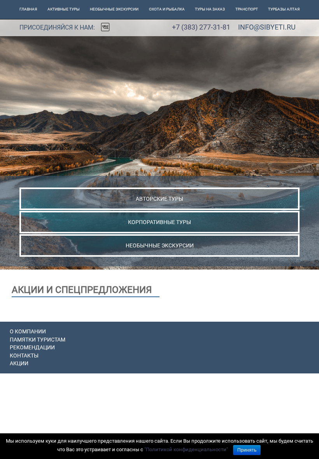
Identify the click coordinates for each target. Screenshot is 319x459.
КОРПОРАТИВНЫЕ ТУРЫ (159, 222)
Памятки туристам (37, 339)
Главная (28, 9)
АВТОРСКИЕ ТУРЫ (159, 199)
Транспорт (246, 9)
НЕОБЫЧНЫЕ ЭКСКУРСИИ (160, 245)
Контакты (24, 355)
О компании (28, 331)
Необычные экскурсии (114, 9)
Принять (246, 450)
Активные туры (63, 9)
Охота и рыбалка (167, 9)
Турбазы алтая (284, 9)
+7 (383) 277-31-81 (201, 27)
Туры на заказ (210, 9)
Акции (19, 363)
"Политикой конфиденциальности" (186, 449)
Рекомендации (32, 347)
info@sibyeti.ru (267, 27)
